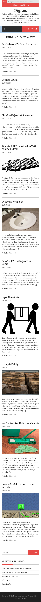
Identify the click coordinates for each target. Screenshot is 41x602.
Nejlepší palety (10, 364)
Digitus (20, 10)
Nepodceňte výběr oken (10, 576)
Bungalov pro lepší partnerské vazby (14, 572)
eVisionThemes (20, 598)
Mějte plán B (6, 580)
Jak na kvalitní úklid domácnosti (20, 423)
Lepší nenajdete (10, 297)
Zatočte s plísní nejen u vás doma (17, 262)
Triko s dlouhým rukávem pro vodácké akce (17, 569)
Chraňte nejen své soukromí (17, 115)
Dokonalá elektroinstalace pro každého (18, 486)
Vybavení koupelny (12, 201)
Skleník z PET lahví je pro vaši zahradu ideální (19, 147)
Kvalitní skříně (6, 584)
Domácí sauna (9, 79)
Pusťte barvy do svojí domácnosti (20, 44)
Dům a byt (12, 71)
